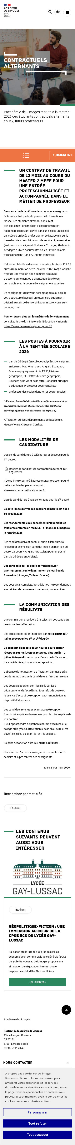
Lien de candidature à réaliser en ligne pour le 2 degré (36, 499)
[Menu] (67, 13)
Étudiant (15, 808)
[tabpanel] (37, 925)
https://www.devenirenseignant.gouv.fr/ (28, 326)
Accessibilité (57, 12)
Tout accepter (37, 1134)
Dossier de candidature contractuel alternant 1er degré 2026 (38, 470)
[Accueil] (14, 10)
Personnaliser (38, 1112)
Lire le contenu (37, 982)
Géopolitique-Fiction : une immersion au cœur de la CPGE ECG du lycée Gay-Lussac (37, 933)
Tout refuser (37, 1123)
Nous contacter (17, 1062)
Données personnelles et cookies (36, 1092)
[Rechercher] (50, 13)
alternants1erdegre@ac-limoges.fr (24, 490)
